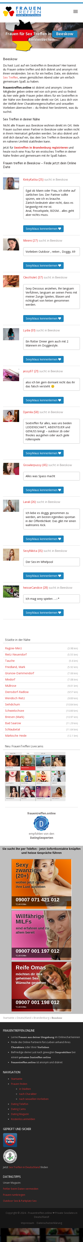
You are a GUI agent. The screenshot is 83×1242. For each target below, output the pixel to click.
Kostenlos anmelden (23, 1119)
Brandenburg (41, 1018)
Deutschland (24, 1018)
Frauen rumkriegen (14, 1194)
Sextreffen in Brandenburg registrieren (41, 147)
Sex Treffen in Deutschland (24, 1167)
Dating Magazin (20, 1114)
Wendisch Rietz (41, 698)
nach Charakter (28, 1094)
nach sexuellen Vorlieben (34, 1099)
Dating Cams (18, 1109)
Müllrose (41, 686)
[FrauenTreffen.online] (22, 11)
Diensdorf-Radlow (41, 692)
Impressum (27, 1223)
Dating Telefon (19, 1104)
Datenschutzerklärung (49, 1223)
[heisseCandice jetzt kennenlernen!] (11, 591)
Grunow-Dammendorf (41, 673)
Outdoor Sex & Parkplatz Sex (19, 1201)
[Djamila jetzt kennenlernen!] (11, 416)
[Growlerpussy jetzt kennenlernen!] (11, 469)
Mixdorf (41, 679)
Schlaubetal (41, 729)
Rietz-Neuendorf (41, 654)
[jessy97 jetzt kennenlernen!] (11, 375)
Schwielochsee (41, 711)
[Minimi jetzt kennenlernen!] (11, 244)
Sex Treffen (10, 77)
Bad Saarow (41, 723)
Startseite (8, 1018)
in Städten (25, 1089)
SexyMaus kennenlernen (42, 229)
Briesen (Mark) (41, 717)
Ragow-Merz (41, 648)
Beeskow (62, 179)
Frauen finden (19, 1084)
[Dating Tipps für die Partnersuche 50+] (41, 823)
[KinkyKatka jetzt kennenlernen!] (11, 183)
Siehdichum (41, 704)
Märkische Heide (41, 735)
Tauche (41, 661)
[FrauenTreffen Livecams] (35, 776)
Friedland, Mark (41, 667)
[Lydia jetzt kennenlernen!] (11, 334)
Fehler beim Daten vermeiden (20, 1188)
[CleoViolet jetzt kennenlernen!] (11, 281)
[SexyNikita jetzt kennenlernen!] (11, 555)
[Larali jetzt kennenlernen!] (11, 506)
